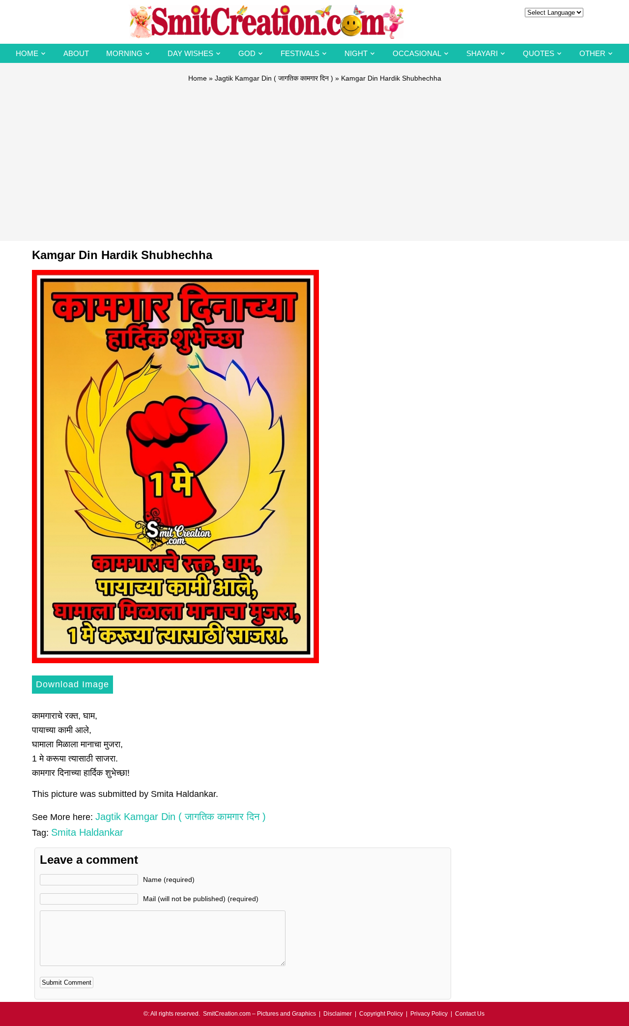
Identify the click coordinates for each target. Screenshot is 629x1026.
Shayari (482, 53)
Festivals (300, 53)
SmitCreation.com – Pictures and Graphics (259, 1013)
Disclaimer (337, 1013)
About (76, 53)
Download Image (72, 684)
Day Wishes (190, 53)
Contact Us (470, 1013)
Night (356, 53)
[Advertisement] (314, 157)
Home (27, 53)
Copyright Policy (381, 1013)
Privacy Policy (429, 1013)
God (247, 53)
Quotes (538, 53)
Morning (124, 53)
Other (592, 53)
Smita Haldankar (87, 832)
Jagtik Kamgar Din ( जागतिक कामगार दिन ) (274, 78)
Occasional (417, 53)
